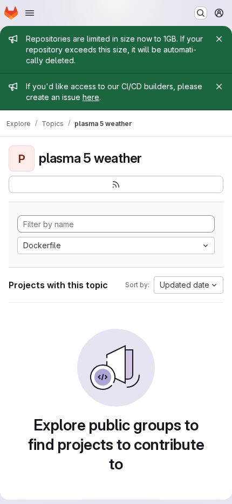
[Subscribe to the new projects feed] (116, 184)
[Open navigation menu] (29, 13)
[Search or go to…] (200, 12)
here (91, 97)
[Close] (219, 38)
